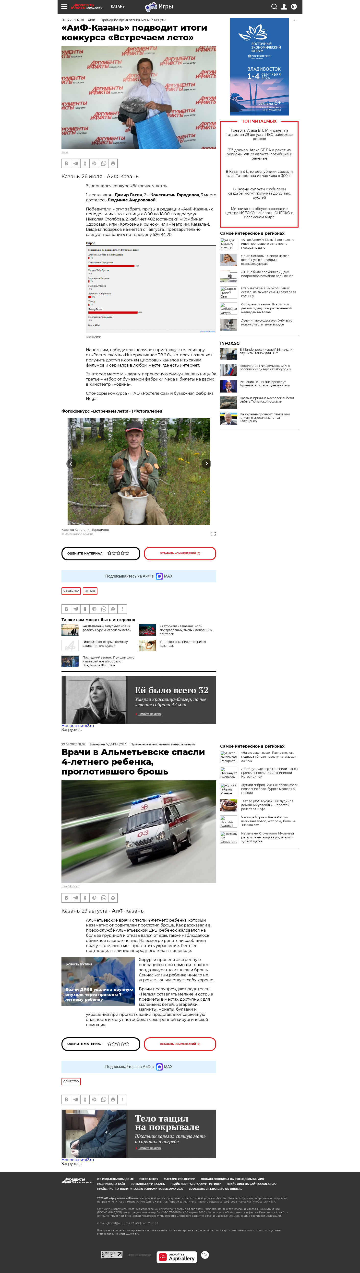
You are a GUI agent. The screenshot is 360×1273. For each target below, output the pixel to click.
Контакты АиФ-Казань (148, 1184)
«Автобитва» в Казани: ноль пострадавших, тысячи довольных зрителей (186, 630)
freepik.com (70, 886)
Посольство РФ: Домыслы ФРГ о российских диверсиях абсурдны (265, 367)
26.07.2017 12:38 (72, 20)
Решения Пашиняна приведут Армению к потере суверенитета (265, 383)
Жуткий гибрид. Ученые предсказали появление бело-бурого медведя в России (269, 789)
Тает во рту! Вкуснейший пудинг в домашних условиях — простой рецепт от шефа (267, 805)
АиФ (64, 152)
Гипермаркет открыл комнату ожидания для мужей (105, 644)
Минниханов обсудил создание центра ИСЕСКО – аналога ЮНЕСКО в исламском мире (259, 213)
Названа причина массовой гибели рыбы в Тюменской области (267, 399)
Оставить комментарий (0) (180, 553)
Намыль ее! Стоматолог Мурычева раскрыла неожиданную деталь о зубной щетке (267, 837)
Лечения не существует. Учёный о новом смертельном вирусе (266, 322)
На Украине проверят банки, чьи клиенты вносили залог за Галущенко (265, 418)
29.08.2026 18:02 (73, 744)
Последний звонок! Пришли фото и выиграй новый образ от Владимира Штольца (108, 661)
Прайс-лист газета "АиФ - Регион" (195, 1184)
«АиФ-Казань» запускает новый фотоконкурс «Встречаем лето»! (107, 628)
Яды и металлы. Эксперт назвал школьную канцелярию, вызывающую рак (265, 260)
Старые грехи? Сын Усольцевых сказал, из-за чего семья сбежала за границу (268, 292)
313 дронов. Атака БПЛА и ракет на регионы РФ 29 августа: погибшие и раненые (259, 154)
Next (206, 463)
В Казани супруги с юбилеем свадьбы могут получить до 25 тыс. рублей (259, 193)
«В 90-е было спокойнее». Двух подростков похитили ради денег (267, 274)
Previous (71, 463)
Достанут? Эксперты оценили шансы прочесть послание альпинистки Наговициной (269, 772)
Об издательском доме (115, 1179)
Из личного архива (79, 534)
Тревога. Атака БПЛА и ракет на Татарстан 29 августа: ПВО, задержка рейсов (259, 134)
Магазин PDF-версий (179, 1179)
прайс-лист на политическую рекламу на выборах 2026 (140, 1189)
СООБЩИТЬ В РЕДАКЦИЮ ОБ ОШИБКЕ (215, 1189)
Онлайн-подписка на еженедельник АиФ (232, 1179)
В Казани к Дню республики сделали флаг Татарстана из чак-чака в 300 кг (259, 174)
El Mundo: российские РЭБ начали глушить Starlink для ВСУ (266, 351)
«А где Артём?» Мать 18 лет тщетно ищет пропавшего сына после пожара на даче (267, 243)
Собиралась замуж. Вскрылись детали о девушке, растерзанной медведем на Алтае (266, 308)
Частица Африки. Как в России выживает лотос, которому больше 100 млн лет (268, 821)
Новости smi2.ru (77, 725)
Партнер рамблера (139, 1254)
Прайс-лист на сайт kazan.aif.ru (251, 1184)
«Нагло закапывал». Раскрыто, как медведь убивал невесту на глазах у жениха (268, 756)
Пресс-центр (148, 1179)
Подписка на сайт (111, 1184)
